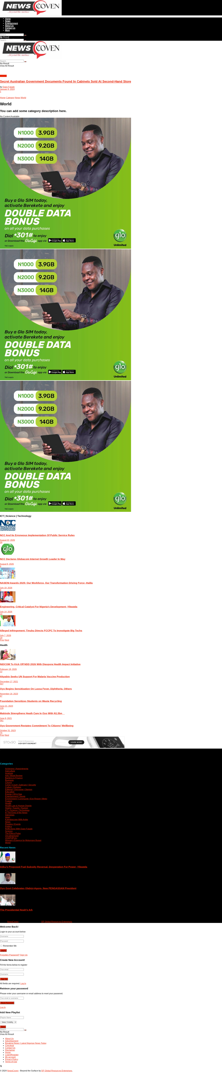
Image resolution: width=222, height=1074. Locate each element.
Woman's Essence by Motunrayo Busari (23, 840)
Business (9, 780)
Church (8, 782)
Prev (2, 640)
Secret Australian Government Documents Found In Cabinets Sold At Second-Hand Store (65, 81)
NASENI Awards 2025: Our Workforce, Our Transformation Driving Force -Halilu (46, 583)
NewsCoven (12, 922)
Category (10, 98)
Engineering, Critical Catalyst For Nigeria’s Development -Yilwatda (38, 606)
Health (8, 803)
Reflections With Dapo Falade (19, 829)
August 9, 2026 (7, 564)
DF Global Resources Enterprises (56, 922)
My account (10, 1057)
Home (8, 18)
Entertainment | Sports (15, 796)
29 (1, 542)
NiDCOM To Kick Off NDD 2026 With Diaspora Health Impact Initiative (40, 664)
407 (1, 684)
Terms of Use (11, 1062)
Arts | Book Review (13, 776)
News (7, 21)
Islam (7, 817)
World (23, 98)
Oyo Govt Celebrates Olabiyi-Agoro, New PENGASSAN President (38, 888)
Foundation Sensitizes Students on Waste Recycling (31, 701)
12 (1, 671)
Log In (23, 983)
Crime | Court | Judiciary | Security (20, 785)
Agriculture (10, 771)
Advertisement (11, 1041)
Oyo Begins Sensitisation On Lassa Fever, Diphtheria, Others (36, 688)
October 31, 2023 (8, 730)
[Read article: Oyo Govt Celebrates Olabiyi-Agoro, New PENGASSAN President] (111, 879)
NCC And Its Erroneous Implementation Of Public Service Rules (37, 535)
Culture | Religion (13, 787)
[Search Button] (25, 35)
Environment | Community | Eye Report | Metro (26, 799)
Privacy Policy (11, 1059)
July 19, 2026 (6, 588)
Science (9, 831)
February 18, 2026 (8, 669)
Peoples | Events (13, 824)
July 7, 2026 (5, 635)
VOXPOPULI (11, 838)
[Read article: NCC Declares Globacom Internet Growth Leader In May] (111, 549)
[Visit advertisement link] (65, 248)
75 (1, 733)
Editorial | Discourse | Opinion (18, 789)
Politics (3, 76)
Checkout (9, 1045)
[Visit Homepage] (31, 15)
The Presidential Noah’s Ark (16, 910)
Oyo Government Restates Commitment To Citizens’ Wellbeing (36, 725)
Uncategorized (11, 836)
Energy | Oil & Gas (13, 794)
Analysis (9, 773)
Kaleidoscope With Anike (16, 819)
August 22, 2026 (7, 540)
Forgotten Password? (10, 955)
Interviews (9, 815)
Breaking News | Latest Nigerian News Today (25, 1043)
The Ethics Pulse (13, 833)
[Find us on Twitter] (1, 917)
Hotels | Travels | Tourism (16, 808)
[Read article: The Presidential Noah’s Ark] (111, 900)
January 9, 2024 (7, 89)
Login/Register (11, 1055)
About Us (9, 25)
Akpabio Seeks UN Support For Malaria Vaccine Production (35, 676)
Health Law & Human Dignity (18, 806)
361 (1, 721)
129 (1, 708)
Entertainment (11, 23)
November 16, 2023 (9, 694)
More (7, 30)
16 (1, 614)
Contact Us (10, 28)
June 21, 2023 (6, 706)
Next (7, 640)
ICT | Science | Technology (17, 810)
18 (1, 638)
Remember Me (10, 946)
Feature (8, 801)
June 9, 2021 (6, 718)
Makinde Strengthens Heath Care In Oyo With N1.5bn (32, 713)
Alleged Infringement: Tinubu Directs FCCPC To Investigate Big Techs (41, 630)
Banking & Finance (14, 778)
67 (1, 696)
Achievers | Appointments (16, 769)
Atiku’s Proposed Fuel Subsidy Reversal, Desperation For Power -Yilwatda (43, 866)
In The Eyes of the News (16, 813)
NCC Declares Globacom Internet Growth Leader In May (32, 559)
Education (9, 792)
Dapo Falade (9, 87)
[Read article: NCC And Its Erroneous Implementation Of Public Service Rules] (111, 525)
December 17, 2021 (9, 681)
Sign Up (23, 955)
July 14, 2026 (6, 612)
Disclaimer (10, 1050)
